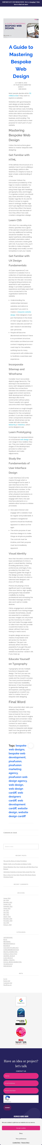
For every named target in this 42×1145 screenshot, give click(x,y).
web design (24, 439)
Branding (7, 941)
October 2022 (7, 904)
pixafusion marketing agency (15, 769)
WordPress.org (7, 985)
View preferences (21, 1138)
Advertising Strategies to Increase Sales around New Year (19, 872)
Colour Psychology (11, 947)
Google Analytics (10, 954)
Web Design (22, 89)
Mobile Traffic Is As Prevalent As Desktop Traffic (17, 864)
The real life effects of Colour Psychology (15, 861)
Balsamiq (12, 425)
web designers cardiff (16, 796)
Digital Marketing (10, 952)
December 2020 (7, 918)
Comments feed (7, 983)
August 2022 (6, 908)
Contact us (21, 1071)
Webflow (21, 425)
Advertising (8, 937)
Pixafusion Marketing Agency (23, 86)
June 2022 (6, 912)
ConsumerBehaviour (11, 950)
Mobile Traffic (9, 960)
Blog (5, 939)
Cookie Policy (16, 1142)
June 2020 (6, 922)
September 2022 (7, 906)
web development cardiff (17, 804)
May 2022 (6, 914)
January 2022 (7, 916)
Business (6, 945)
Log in (5, 979)
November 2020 (7, 920)
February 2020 (7, 925)
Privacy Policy (25, 1142)
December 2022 (7, 902)
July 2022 (6, 910)
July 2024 (6, 900)
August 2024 (6, 898)
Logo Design (8, 958)
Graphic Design (9, 956)
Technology (8, 964)
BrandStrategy (9, 943)
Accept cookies (21, 1128)
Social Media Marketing (12, 962)
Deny (21, 1133)
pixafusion (15, 761)
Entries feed (6, 981)
